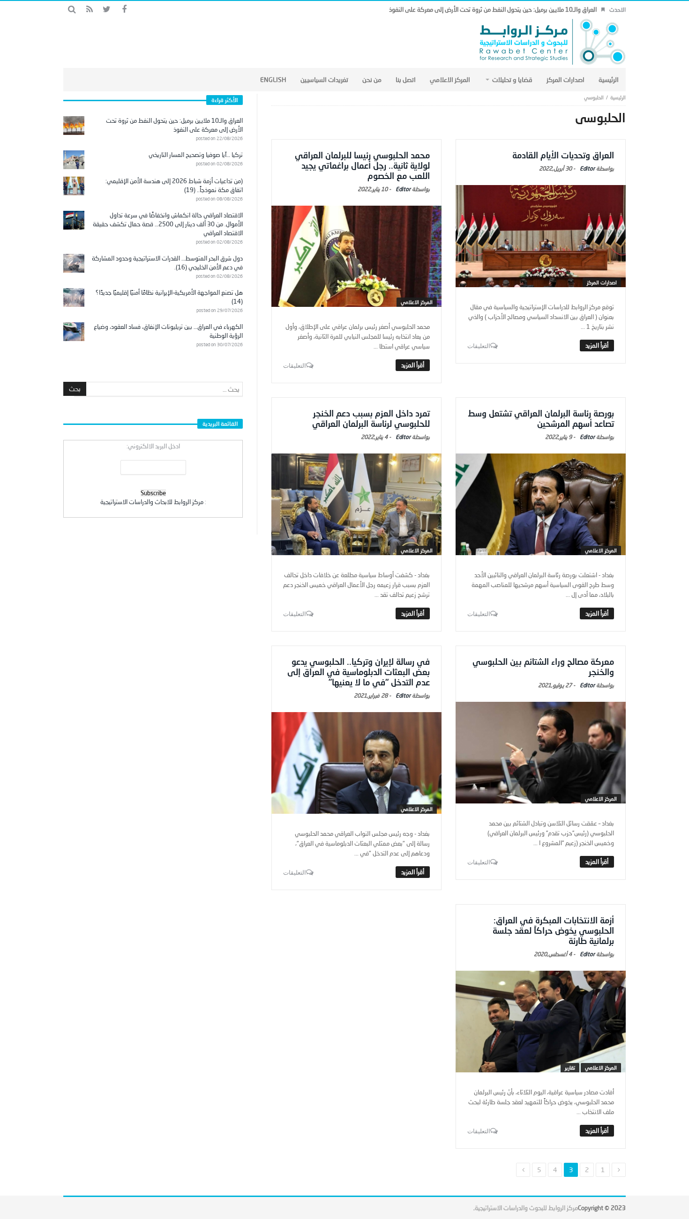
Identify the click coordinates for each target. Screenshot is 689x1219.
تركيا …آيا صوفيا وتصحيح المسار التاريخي (196, 154)
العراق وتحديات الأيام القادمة (563, 155)
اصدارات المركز (602, 282)
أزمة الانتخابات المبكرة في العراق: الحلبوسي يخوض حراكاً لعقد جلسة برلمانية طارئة (553, 930)
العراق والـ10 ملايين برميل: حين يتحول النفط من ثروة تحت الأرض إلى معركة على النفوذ (493, 9)
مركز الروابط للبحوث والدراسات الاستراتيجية (526, 1208)
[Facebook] (124, 9)
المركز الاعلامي (417, 302)
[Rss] (89, 9)
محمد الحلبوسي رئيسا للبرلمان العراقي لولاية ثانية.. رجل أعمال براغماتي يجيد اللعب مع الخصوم (362, 165)
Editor (587, 168)
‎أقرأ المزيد (596, 345)
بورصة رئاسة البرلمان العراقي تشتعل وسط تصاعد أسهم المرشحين (541, 418)
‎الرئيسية (618, 97)
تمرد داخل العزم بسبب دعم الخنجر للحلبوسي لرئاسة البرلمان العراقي (371, 418)
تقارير (570, 1067)
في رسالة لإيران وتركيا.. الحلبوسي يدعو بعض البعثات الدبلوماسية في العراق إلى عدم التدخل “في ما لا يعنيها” (358, 671)
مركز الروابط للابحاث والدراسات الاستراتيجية (151, 501)
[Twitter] (106, 9)
